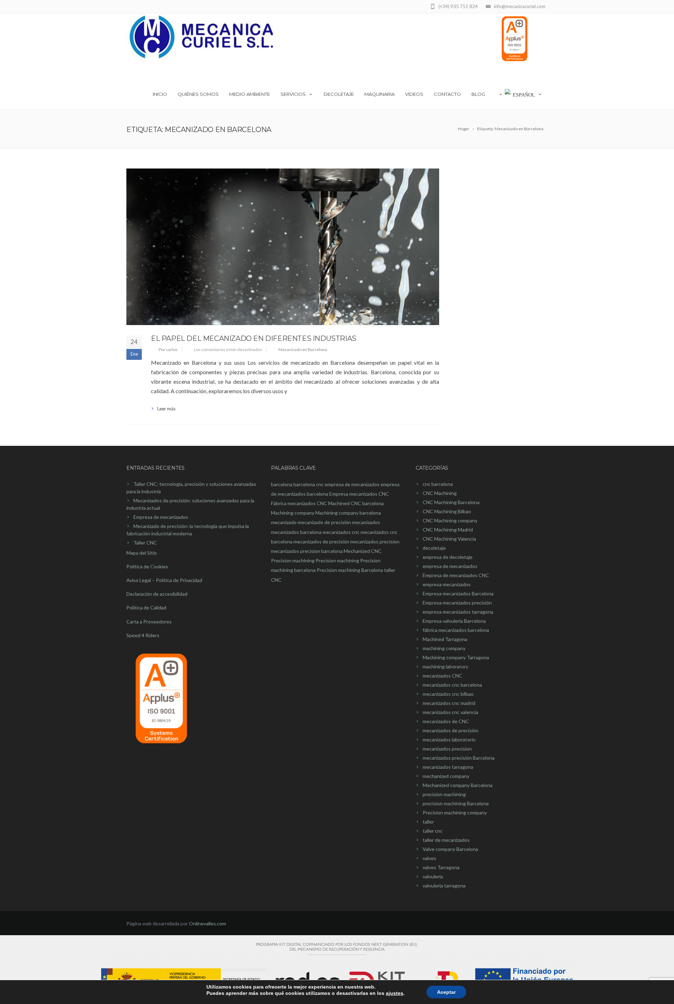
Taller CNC (145, 543)
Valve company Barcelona (450, 849)
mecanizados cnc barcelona (452, 685)
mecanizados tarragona (448, 767)
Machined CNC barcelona (356, 503)
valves (429, 858)
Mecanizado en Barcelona (302, 349)
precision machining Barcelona (456, 803)
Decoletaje (339, 94)
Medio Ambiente (249, 94)
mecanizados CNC (442, 676)
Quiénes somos (198, 94)
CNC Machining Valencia (449, 539)
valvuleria (433, 876)
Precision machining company (455, 812)
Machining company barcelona (348, 513)
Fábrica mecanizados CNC (299, 503)
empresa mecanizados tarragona (458, 612)
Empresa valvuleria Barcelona (454, 621)
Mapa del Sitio (141, 553)
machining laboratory (445, 666)
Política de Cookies (147, 566)
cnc (320, 484)
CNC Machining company (450, 520)
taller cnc (433, 831)
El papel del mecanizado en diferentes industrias (253, 338)
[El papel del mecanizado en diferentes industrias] (282, 247)
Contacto (447, 94)
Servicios (293, 94)
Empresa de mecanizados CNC (456, 575)
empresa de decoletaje (448, 557)
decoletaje (434, 548)
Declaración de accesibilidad (156, 594)
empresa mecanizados (447, 584)
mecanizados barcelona (296, 532)
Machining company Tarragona (456, 657)
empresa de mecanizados (352, 484)
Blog (478, 94)
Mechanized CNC (363, 551)
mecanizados (366, 522)
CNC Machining (440, 493)
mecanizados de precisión (321, 541)
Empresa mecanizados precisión (457, 603)
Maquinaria (379, 94)
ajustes (394, 993)
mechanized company (446, 776)
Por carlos (168, 349)
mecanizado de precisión (324, 522)
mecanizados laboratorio (449, 739)
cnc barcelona (438, 484)
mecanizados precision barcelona (307, 551)
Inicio (160, 94)
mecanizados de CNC (446, 721)
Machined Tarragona (445, 639)
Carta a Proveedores (149, 622)
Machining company (292, 513)
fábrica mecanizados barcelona (456, 630)
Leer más (166, 408)
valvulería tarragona (444, 886)
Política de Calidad (146, 607)
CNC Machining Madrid (448, 530)
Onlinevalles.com (207, 923)
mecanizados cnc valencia (450, 712)
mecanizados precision (374, 541)
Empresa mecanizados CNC (359, 494)
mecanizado (284, 522)
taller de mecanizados (446, 840)
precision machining (444, 794)
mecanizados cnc (341, 532)
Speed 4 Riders (142, 635)
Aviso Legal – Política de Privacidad (164, 580)
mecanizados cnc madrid (449, 703)
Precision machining (293, 560)
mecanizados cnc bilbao (448, 694)
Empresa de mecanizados (160, 517)
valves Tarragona (441, 867)
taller (428, 822)
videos (414, 94)
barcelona (281, 484)
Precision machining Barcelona (350, 570)
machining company (444, 648)
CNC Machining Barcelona (451, 502)
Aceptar (446, 992)
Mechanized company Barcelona (458, 785)
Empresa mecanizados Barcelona (458, 593)
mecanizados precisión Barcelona (459, 758)
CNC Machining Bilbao (447, 511)
